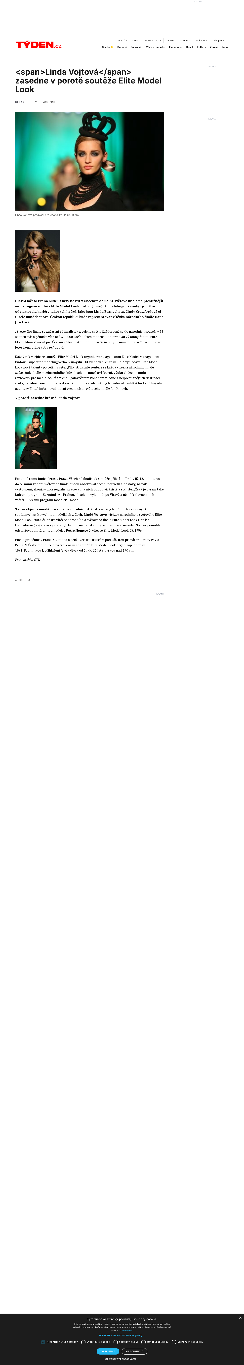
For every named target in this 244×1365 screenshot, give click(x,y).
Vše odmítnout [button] (134, 1351)
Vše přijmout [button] (108, 1351)
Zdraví (214, 47)
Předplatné (219, 40)
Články (106, 47)
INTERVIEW (185, 40)
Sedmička (122, 40)
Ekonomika (175, 47)
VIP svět (170, 40)
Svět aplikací (202, 40)
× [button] (240, 1318)
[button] (122, 1335)
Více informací (126, 1330)
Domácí (122, 47)
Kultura (201, 47)
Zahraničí (136, 47)
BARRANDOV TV (153, 40)
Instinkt (135, 40)
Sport (189, 47)
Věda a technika (155, 47)
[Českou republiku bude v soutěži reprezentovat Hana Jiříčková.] (37, 261)
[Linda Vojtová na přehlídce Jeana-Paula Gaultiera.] (36, 438)
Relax (225, 47)
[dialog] (122, 1339)
